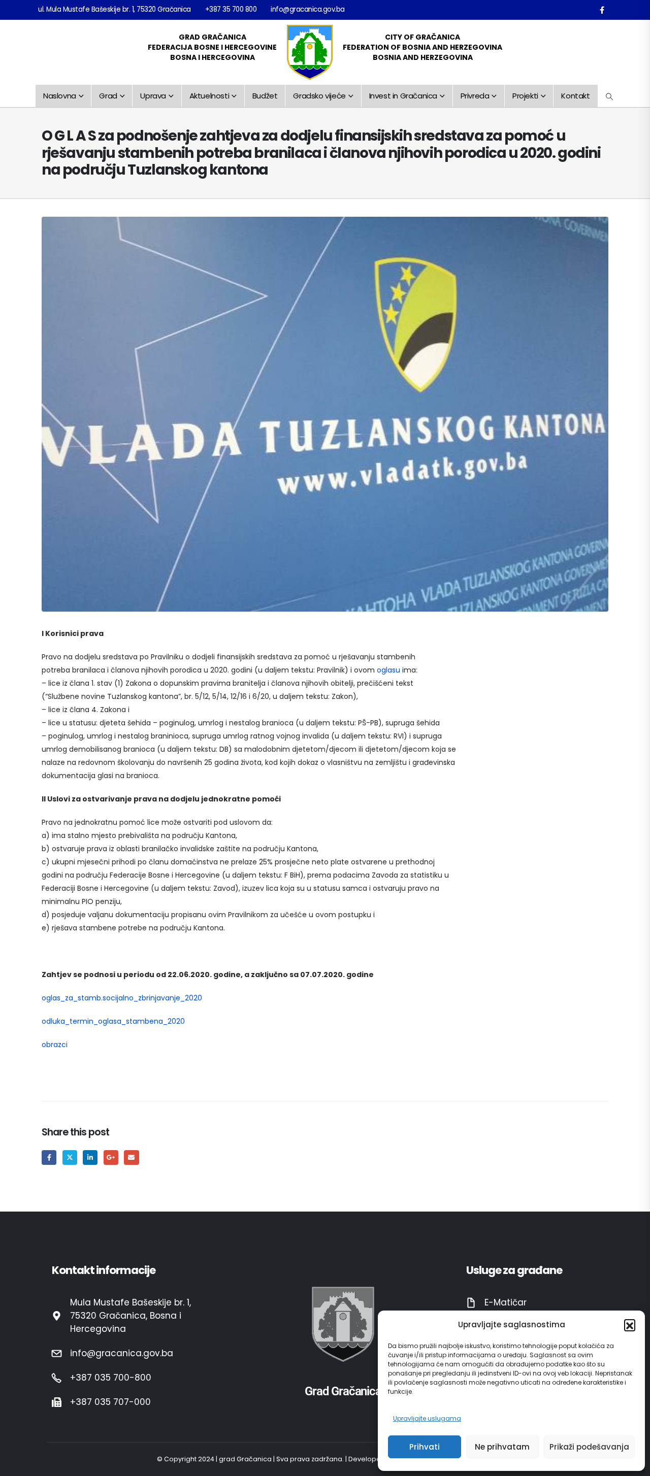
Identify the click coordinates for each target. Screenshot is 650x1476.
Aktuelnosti (209, 95)
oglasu (388, 670)
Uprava (153, 95)
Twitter (69, 1157)
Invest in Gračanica (403, 95)
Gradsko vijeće (319, 95)
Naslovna (59, 95)
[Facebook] (602, 10)
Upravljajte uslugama (427, 1418)
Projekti (525, 95)
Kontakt (575, 95)
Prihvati (424, 1446)
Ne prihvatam (502, 1446)
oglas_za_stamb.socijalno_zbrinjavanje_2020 (122, 998)
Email (131, 1157)
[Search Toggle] (609, 96)
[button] (630, 1325)
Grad (108, 95)
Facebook (49, 1157)
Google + (111, 1157)
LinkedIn (90, 1157)
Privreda (475, 95)
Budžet (265, 95)
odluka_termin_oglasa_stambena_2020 (113, 1021)
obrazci (55, 1044)
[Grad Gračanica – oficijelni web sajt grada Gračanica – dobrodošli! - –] (310, 52)
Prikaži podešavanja (589, 1446)
